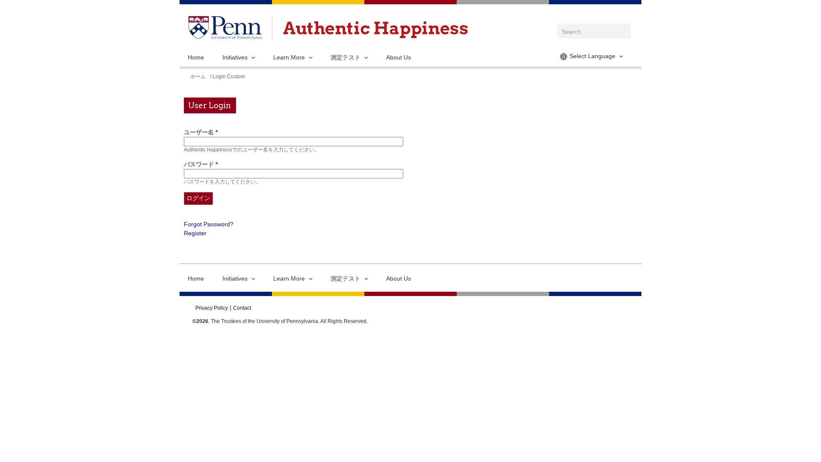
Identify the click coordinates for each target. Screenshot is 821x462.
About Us (398, 57)
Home (196, 57)
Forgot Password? (208, 224)
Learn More (289, 57)
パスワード (201, 164)
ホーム (198, 77)
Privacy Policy (211, 308)
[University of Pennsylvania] (225, 35)
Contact (242, 308)
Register (195, 233)
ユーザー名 (201, 132)
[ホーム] (375, 29)
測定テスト (345, 57)
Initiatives (235, 57)
